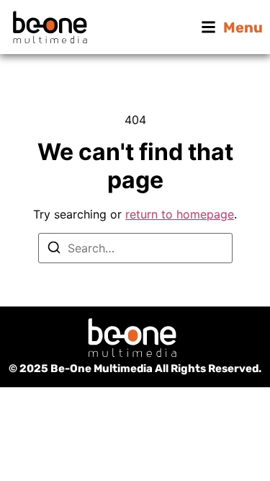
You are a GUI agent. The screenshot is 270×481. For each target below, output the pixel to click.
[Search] (54, 249)
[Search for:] (135, 248)
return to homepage (179, 214)
